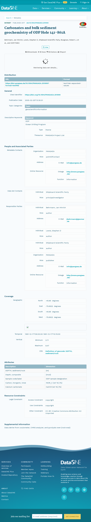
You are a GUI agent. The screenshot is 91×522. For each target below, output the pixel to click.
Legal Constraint (15, 399)
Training (44, 469)
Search (8, 18)
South (40, 312)
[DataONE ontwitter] (64, 490)
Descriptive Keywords (13, 118)
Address (40, 162)
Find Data (29, 488)
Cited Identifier (16, 95)
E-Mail (61, 163)
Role (41, 157)
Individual (39, 192)
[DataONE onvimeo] (71, 490)
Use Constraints (36, 405)
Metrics (4, 496)
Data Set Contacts (15, 191)
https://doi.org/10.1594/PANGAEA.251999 (42, 95)
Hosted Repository (9, 475)
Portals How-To (47, 476)
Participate (26, 466)
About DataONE (8, 493)
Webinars (45, 473)
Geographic (17, 300)
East (41, 306)
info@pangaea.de (74, 163)
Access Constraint (35, 400)
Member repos (27, 469)
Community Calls (28, 482)
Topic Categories (15, 106)
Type (41, 130)
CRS (41, 351)
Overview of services (6, 467)
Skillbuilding (46, 466)
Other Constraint (36, 411)
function (60, 179)
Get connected (72, 516)
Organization (38, 151)
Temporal (18, 334)
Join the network (28, 473)
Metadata (17, 18)
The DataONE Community (27, 477)
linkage (61, 172)
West (41, 317)
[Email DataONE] (77, 490)
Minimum (39, 340)
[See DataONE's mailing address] (64, 497)
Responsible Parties (14, 206)
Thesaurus (38, 135)
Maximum (39, 346)
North (40, 301)
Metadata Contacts (14, 150)
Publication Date (15, 100)
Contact (5, 499)
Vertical (19, 340)
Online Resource (36, 171)
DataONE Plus (7, 472)
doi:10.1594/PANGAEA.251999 (37, 23)
